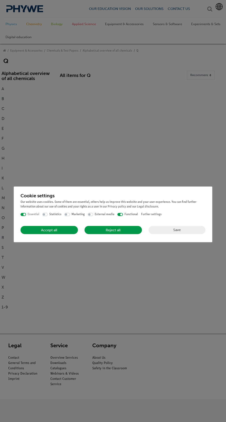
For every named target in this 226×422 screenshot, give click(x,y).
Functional (131, 214)
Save (177, 230)
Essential (33, 214)
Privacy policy (117, 206)
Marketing (78, 214)
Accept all (49, 230)
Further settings (151, 214)
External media (104, 214)
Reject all (113, 230)
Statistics (55, 214)
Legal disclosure (147, 206)
